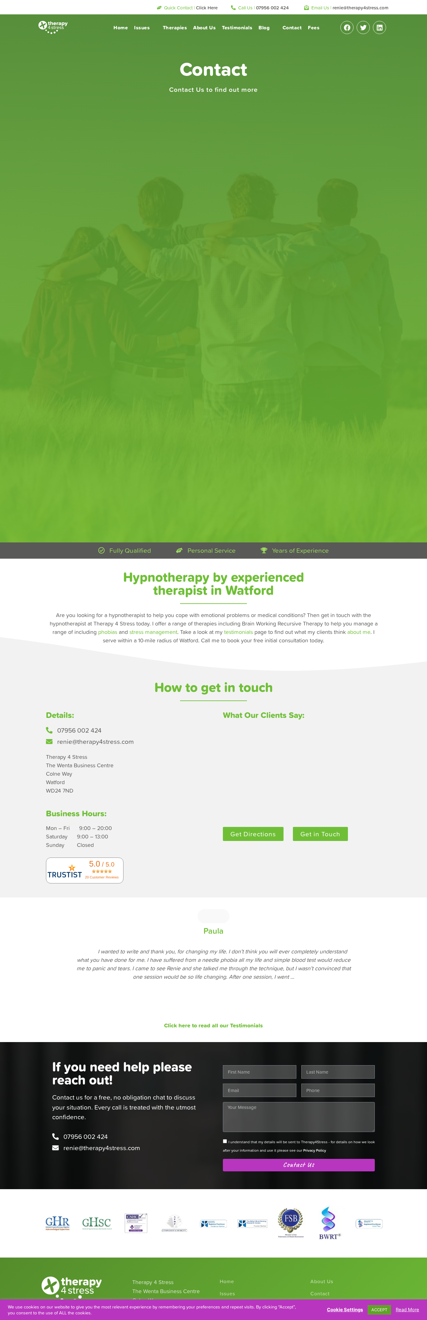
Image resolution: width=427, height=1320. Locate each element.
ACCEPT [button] (379, 1309)
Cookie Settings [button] (345, 1310)
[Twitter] (363, 27)
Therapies (175, 27)
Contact (292, 27)
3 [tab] (210, 1013)
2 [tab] (204, 1013)
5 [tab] (223, 1013)
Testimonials (237, 27)
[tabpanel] (213, 950)
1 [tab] (198, 1013)
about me (358, 632)
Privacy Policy (314, 1150)
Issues (142, 27)
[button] (187, 8)
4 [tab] (217, 1013)
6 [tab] (229, 1013)
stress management (153, 632)
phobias (107, 632)
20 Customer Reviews (102, 877)
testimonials (238, 632)
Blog (264, 27)
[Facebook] (347, 27)
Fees (313, 27)
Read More (407, 1310)
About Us (204, 27)
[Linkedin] (379, 27)
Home (120, 27)
